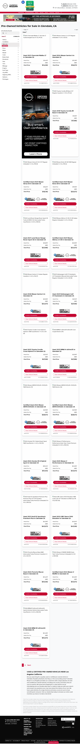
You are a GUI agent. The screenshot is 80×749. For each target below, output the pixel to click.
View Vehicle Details (31, 80)
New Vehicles (39, 721)
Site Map (33, 740)
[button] (23, 2)
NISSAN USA (27, 726)
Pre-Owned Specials (41, 725)
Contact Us (8, 740)
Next (29, 665)
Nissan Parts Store (52, 723)
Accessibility (16, 740)
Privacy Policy (25, 740)
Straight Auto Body (52, 725)
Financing (27, 724)
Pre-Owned (38, 722)
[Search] (3, 33)
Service (50, 718)
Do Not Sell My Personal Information (47, 740)
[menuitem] (10, 44)
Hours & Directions (27, 721)
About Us (27, 718)
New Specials (39, 723)
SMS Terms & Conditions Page (28, 733)
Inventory (39, 718)
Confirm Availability (31, 77)
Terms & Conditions (28, 729)
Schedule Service (52, 721)
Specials (38, 726)
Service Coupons (52, 722)
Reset (3, 36)
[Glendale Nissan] (10, 6)
